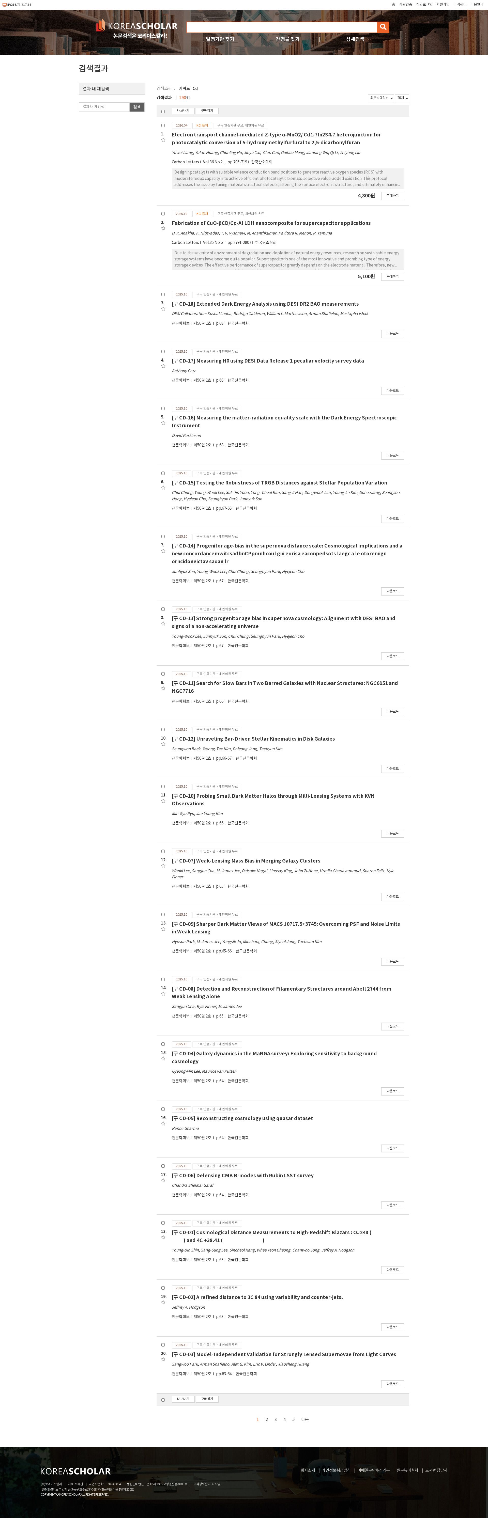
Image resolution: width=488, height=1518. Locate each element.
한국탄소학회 (261, 162)
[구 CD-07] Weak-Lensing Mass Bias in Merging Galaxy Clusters (246, 861)
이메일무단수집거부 (374, 1470)
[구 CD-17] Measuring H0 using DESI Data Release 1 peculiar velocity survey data (268, 361)
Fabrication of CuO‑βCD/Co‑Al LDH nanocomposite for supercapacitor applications (271, 223)
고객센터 (460, 5)
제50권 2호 (203, 323)
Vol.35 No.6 (213, 243)
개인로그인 (424, 5)
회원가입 (443, 5)
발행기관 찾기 (220, 39)
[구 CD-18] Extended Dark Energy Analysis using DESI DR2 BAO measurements (265, 304)
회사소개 (308, 1470)
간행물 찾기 (288, 39)
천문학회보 (181, 323)
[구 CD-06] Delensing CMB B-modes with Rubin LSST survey (243, 1176)
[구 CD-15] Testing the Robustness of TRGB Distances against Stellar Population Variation (279, 483)
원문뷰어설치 (407, 1470)
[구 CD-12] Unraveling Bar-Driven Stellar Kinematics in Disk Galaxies (253, 739)
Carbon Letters (185, 162)
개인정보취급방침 (336, 1470)
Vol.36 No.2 (213, 162)
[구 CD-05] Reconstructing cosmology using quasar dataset (242, 1118)
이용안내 (477, 5)
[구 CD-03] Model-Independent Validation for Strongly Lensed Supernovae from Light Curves (284, 1354)
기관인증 (405, 5)
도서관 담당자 (436, 1470)
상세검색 (355, 39)
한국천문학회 (238, 323)
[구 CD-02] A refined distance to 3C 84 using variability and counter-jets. (257, 1297)
